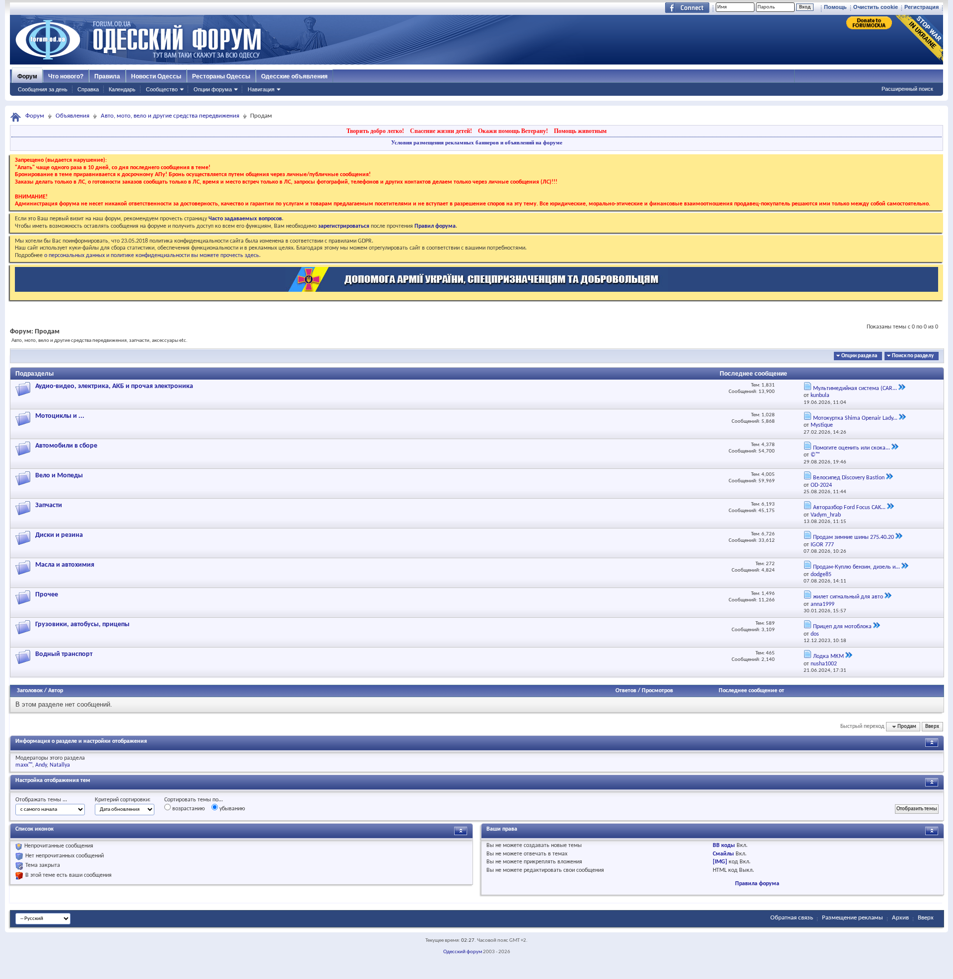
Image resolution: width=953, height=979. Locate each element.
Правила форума (757, 884)
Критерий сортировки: (122, 800)
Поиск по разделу (913, 356)
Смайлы (723, 854)
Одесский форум (462, 952)
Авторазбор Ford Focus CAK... (849, 508)
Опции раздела (859, 356)
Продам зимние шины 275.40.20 (853, 537)
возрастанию (188, 809)
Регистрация (921, 7)
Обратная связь (791, 917)
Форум (27, 76)
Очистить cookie (875, 7)
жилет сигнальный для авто (848, 597)
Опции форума (213, 89)
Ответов (625, 691)
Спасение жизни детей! (441, 131)
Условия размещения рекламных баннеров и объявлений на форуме (476, 142)
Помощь (835, 7)
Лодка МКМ (828, 656)
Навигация (261, 89)
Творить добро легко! (375, 131)
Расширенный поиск (907, 89)
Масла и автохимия (64, 565)
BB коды (724, 845)
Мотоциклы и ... (59, 416)
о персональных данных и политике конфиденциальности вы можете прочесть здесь (151, 256)
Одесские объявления (294, 76)
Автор (55, 691)
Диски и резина (59, 535)
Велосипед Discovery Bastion (849, 478)
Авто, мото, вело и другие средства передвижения (170, 116)
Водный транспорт (63, 654)
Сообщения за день (43, 89)
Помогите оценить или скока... (851, 448)
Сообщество (162, 89)
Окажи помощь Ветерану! (513, 131)
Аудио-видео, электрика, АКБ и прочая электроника (114, 386)
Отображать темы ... (41, 800)
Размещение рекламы (852, 917)
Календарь (122, 89)
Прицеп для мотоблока (842, 627)
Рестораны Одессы (221, 76)
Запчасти (48, 505)
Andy (41, 765)
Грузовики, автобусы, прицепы (82, 624)
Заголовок (30, 691)
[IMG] (720, 862)
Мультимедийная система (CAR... (855, 389)
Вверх (932, 726)
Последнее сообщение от (751, 691)
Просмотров (657, 691)
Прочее (46, 594)
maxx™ (23, 765)
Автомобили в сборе (66, 446)
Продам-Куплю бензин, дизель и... (856, 567)
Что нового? (65, 76)
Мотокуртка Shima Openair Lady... (855, 418)
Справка (88, 89)
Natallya (60, 765)
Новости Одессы (156, 76)
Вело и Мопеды (59, 475)
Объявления (72, 116)
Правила (107, 76)
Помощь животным (580, 131)
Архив (900, 917)
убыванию (231, 809)
